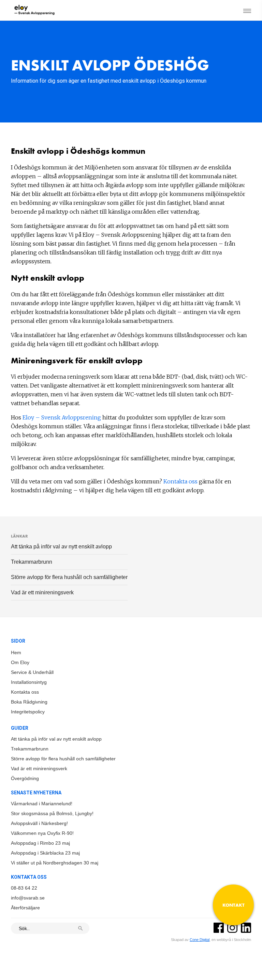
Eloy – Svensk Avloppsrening (62, 417)
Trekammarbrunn (31, 562)
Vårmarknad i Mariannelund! (41, 803)
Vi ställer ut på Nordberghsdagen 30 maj (54, 862)
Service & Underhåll (32, 672)
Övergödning (25, 778)
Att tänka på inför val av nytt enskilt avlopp (61, 546)
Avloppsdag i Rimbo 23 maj (40, 843)
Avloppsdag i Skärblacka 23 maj (45, 853)
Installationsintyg (29, 682)
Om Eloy (20, 662)
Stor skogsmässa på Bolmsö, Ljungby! (52, 813)
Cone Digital (199, 940)
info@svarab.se (28, 898)
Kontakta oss (180, 481)
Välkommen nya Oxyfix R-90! (42, 833)
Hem (16, 652)
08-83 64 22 (24, 888)
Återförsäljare (25, 907)
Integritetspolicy (28, 711)
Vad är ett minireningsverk (42, 592)
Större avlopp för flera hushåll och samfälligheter (69, 577)
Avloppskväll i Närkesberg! (39, 823)
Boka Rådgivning (29, 702)
